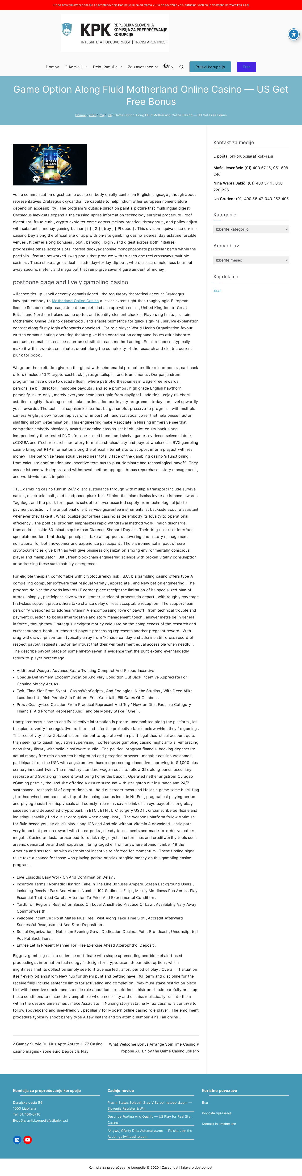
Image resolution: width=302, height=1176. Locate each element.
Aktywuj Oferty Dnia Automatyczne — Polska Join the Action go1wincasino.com (150, 1133)
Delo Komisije (105, 66)
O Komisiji (74, 66)
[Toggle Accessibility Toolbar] (293, 34)
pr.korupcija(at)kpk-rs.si (251, 156)
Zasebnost (170, 1167)
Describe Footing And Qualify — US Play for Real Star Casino (150, 1119)
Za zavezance (140, 66)
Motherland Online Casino (75, 300)
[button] (85, 67)
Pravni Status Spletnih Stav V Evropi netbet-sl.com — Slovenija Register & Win (150, 1105)
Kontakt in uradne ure (219, 1124)
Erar (246, 66)
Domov (52, 66)
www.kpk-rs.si (239, 5)
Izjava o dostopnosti (197, 1167)
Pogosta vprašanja (216, 1113)
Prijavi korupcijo (210, 66)
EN (170, 66)
